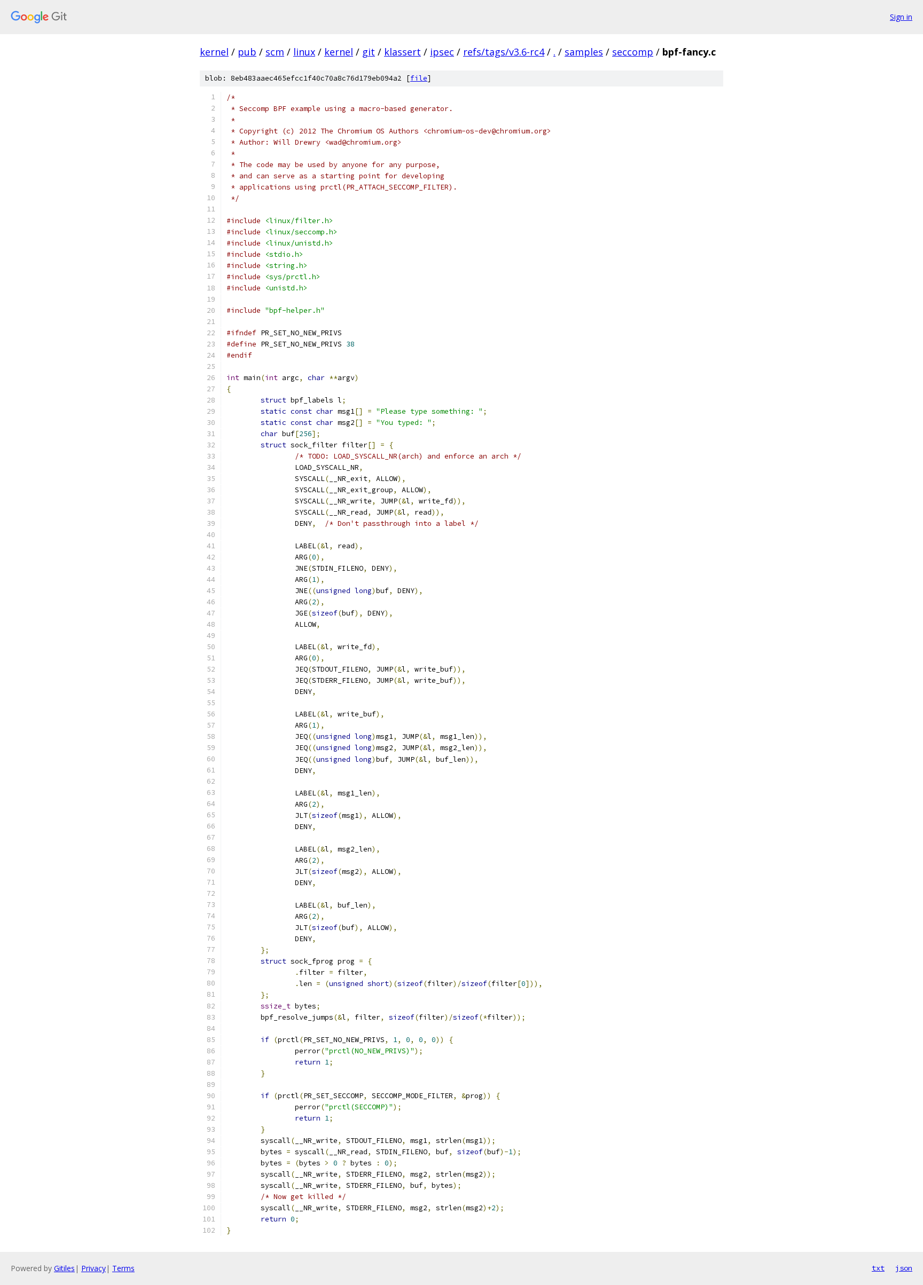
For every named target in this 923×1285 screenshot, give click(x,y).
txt (878, 1268)
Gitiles (64, 1268)
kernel (214, 51)
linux (304, 51)
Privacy (93, 1268)
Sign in (901, 17)
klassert (402, 51)
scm (274, 51)
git (368, 51)
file (418, 78)
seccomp (632, 51)
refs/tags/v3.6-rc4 (503, 51)
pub (247, 51)
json (903, 1268)
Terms (123, 1268)
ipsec (442, 51)
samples (584, 51)
